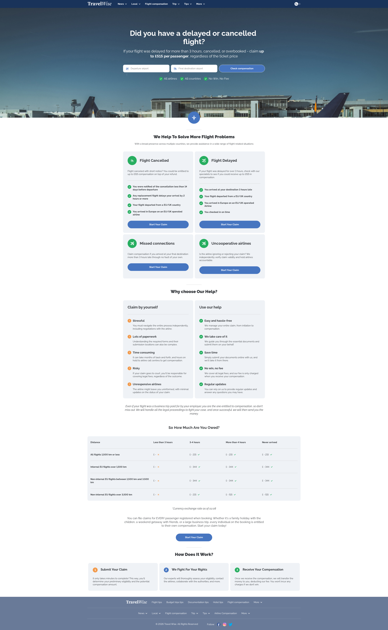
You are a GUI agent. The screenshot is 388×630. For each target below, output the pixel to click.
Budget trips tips (174, 602)
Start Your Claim (158, 224)
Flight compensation (156, 4)
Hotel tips (218, 602)
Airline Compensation (225, 613)
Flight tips (157, 602)
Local (134, 4)
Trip (174, 4)
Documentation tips (198, 602)
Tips (186, 4)
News (121, 4)
